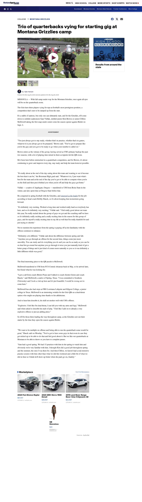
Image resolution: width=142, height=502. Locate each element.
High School (81, 3)
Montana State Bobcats (104, 9)
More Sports (104, 3)
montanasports (5, 9)
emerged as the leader (69, 195)
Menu (68, 3)
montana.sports (8, 9)
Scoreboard (78, 9)
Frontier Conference (120, 9)
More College (132, 9)
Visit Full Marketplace (82, 372)
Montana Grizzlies (89, 9)
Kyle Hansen (29, 92)
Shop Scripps (118, 3)
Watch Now (132, 3)
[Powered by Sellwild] (86, 435)
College (92, 3)
